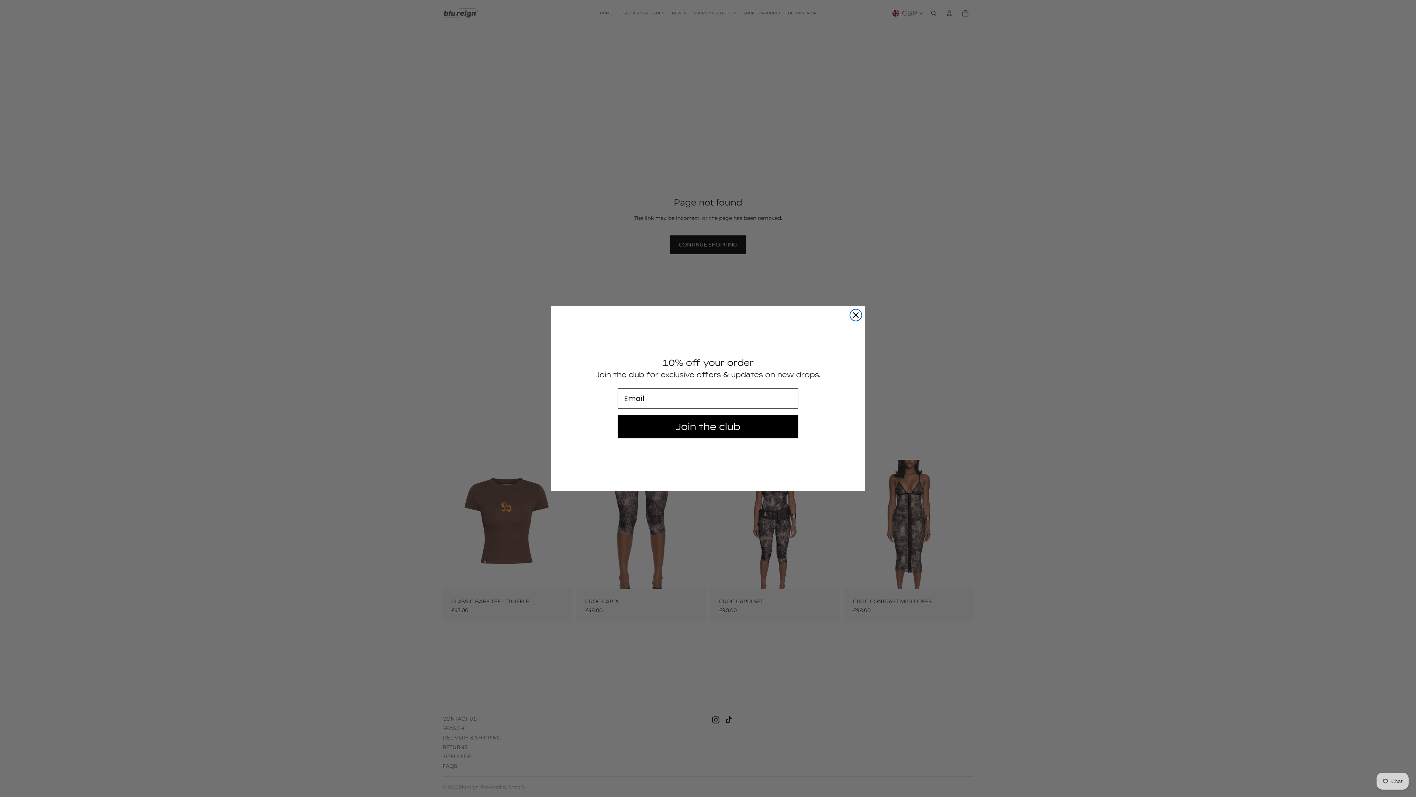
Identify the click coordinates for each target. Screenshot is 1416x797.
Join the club (708, 426)
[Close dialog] (856, 315)
